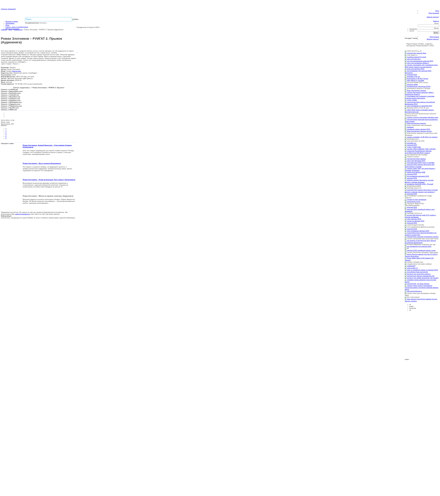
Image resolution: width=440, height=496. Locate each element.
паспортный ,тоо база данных (418, 284)
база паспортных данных (416, 123)
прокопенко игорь (413, 201)
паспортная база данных (416, 159)
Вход (437, 11)
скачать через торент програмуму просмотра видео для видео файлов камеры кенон (421, 287)
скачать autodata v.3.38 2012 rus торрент (422, 137)
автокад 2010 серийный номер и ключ (421, 250)
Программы (10, 23)
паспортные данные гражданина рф (420, 276)
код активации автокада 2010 (418, 176)
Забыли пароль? (433, 17)
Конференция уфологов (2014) (418, 86)
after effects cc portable (415, 80)
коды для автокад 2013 (415, 69)
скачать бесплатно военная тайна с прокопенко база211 (419, 93)
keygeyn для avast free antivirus (418, 274)
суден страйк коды (414, 147)
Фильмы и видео (12, 21)
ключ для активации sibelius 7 (418, 63)
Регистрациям (434, 13)
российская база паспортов (417, 272)
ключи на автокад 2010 (415, 221)
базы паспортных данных (416, 90)
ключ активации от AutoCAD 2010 (419, 106)
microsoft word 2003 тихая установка (420, 162)
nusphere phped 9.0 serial (416, 57)
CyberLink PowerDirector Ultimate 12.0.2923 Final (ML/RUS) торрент (418, 152)
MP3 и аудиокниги (12, 29)
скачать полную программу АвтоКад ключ (422, 117)
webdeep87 (411, 266)
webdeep (410, 127)
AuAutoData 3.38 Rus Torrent (417, 78)
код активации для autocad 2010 (419, 246)
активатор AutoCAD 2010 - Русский (420, 184)
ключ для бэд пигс (414, 59)
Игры (7, 25)
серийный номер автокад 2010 (418, 129)
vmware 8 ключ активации (416, 199)
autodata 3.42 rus (413, 76)
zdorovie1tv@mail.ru (414, 291)
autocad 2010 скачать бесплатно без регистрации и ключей (419, 165)
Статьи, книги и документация (17, 27)
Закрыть (436, 21)
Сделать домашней (8, 9)
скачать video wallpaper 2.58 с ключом (421, 149)
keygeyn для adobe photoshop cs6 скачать (423, 278)
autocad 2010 (412, 74)
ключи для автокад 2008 (416, 172)
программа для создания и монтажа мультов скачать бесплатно (419, 97)
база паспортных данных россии (419, 131)
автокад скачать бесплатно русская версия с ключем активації (419, 181)
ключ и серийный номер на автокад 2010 (422, 270)
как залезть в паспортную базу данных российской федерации (420, 241)
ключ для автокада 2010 (416, 161)
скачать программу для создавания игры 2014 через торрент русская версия (421, 66)
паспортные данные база (416, 53)
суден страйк (412, 100)
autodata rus (411, 143)
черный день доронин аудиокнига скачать (423, 237)
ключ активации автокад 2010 (418, 231)
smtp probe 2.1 (412, 268)
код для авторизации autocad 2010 (420, 61)
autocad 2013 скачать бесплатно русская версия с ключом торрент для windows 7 (421, 191)
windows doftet (412, 84)
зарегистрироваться (22, 214)
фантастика (16, 71)
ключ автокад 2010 (414, 219)
